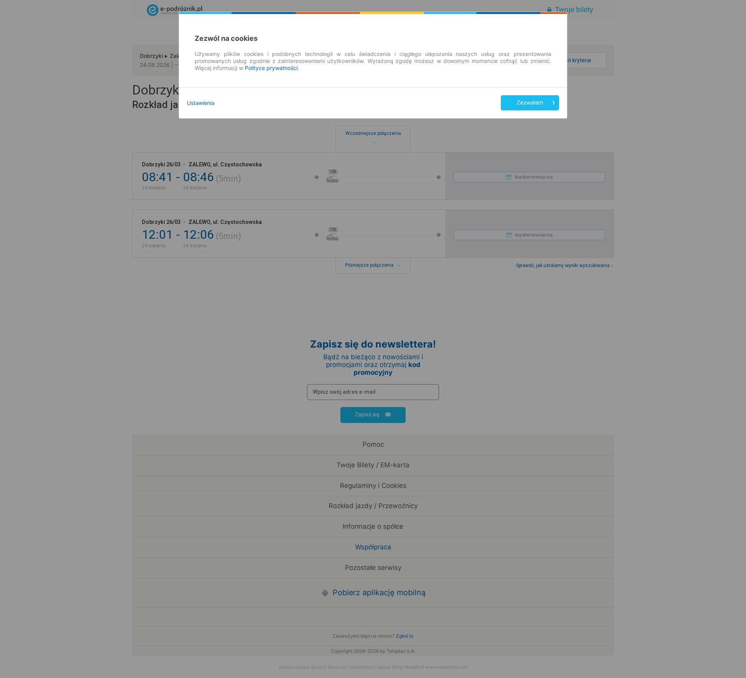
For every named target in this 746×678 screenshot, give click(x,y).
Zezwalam (530, 103)
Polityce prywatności (271, 68)
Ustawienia (200, 103)
